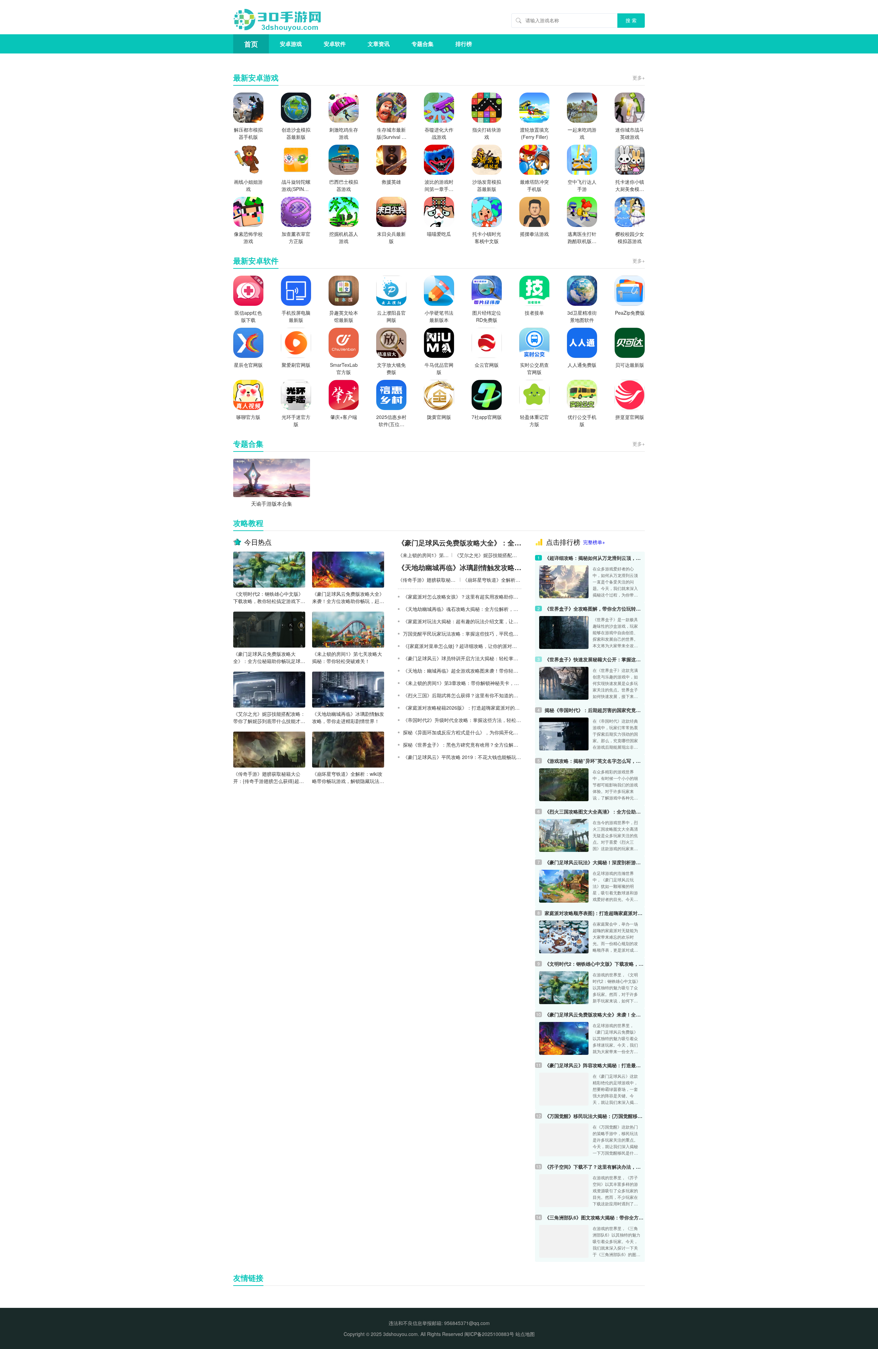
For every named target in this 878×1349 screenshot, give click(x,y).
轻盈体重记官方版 (534, 420)
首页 (251, 44)
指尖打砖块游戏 (486, 133)
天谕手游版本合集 (271, 503)
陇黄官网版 (439, 416)
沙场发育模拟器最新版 (486, 185)
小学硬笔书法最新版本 (439, 316)
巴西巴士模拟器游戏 (343, 185)
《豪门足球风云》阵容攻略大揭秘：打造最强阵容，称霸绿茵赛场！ (595, 1065)
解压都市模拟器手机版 (248, 133)
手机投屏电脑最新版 (296, 316)
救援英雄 (391, 181)
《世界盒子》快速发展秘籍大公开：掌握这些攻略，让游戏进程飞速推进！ (595, 659)
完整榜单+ (594, 542)
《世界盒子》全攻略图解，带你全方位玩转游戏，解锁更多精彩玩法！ (595, 608)
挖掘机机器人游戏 (343, 237)
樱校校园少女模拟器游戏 (629, 237)
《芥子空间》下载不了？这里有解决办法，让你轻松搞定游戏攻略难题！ (595, 1166)
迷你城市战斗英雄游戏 (629, 133)
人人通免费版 (582, 364)
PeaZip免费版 (630, 312)
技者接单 (534, 312)
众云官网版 (487, 364)
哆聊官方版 (248, 416)
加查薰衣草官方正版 (296, 237)
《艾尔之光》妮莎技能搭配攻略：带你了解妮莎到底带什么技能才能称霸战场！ (269, 717)
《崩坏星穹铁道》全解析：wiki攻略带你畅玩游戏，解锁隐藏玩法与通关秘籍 (348, 777)
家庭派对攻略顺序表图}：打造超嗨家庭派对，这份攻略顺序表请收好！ (595, 913)
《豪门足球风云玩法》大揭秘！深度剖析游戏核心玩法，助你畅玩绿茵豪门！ (595, 862)
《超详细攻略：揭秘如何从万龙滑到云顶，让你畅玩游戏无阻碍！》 (595, 557)
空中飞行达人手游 (582, 185)
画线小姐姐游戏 (248, 185)
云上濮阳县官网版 (391, 316)
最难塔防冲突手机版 (534, 185)
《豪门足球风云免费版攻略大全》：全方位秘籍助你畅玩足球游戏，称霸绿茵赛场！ (269, 657)
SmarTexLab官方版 (344, 368)
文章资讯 (379, 44)
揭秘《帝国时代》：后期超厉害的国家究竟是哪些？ (595, 710)
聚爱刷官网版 (296, 364)
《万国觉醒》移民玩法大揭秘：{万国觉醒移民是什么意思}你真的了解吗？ (595, 1115)
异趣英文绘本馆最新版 (343, 316)
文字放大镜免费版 (391, 368)
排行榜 (463, 44)
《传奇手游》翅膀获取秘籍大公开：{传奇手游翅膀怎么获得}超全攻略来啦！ (268, 777)
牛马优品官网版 (439, 368)
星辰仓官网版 (248, 364)
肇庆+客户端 (343, 416)
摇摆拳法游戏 (534, 233)
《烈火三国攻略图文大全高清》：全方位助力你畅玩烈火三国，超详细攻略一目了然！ (595, 811)
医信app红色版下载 (248, 316)
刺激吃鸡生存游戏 (343, 133)
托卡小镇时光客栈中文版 (486, 237)
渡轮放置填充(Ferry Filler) (534, 133)
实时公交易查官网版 (534, 368)
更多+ (638, 77)
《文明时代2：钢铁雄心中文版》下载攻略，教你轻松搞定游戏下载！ (268, 597)
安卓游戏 (291, 44)
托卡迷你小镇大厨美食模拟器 (629, 185)
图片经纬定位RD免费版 (486, 316)
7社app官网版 (487, 416)
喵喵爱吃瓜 (439, 233)
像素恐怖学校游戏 (248, 237)
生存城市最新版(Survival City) (391, 133)
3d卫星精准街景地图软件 (582, 316)
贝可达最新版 (629, 364)
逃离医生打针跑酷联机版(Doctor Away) (582, 237)
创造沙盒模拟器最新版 (296, 133)
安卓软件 (335, 44)
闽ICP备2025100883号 (489, 1333)
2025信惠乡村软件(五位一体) (391, 420)
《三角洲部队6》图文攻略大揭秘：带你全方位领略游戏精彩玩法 (595, 1217)
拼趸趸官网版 (629, 416)
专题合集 (423, 44)
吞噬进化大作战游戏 (439, 133)
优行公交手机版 (582, 420)
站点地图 (525, 1333)
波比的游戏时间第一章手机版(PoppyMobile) (439, 185)
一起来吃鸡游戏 (582, 133)
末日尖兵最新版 (391, 237)
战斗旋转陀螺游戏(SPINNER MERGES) (296, 185)
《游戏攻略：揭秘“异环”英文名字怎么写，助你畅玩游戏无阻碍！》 (595, 760)
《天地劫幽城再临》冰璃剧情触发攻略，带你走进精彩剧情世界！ (348, 717)
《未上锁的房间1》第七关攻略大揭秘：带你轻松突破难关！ (347, 657)
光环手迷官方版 (296, 420)
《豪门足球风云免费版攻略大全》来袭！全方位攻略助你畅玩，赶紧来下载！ (348, 597)
